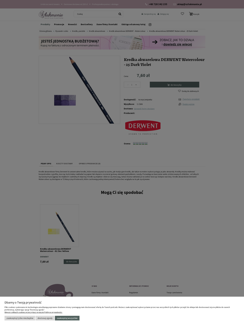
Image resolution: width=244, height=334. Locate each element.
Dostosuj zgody (45, 318)
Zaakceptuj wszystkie (67, 318)
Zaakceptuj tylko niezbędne (19, 318)
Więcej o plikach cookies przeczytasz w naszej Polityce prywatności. (33, 312)
